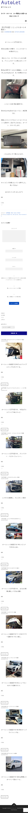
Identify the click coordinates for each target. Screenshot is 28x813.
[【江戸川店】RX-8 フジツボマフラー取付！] (14, 582)
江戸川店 (8, 212)
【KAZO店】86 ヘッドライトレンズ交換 (9, 706)
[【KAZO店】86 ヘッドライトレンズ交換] (14, 723)
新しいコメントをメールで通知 (14, 288)
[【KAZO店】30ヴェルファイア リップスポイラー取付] (14, 358)
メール (14, 257)
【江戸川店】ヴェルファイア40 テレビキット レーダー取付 (13, 388)
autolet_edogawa (20, 31)
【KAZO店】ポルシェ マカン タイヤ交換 (9, 657)
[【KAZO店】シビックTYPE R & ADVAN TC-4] (14, 538)
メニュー (26, 20)
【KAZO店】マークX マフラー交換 (8, 612)
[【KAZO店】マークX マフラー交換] (14, 628)
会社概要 (3, 315)
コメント (14, 228)
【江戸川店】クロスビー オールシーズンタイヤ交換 (12, 433)
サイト (14, 266)
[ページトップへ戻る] (14, 805)
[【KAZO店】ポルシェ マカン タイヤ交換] (14, 676)
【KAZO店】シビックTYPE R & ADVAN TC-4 (10, 518)
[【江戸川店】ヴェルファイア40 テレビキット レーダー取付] (14, 403)
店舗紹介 (3, 313)
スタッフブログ (17, 212)
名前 (14, 248)
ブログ (12, 212)
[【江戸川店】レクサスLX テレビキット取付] (14, 491)
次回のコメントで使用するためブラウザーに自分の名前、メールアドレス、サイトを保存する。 (14, 278)
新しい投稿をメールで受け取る (14, 296)
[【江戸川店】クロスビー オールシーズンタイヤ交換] (14, 447)
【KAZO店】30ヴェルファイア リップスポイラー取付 (12, 339)
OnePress (19, 808)
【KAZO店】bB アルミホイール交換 (9, 753)
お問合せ (3, 319)
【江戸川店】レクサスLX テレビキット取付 (10, 477)
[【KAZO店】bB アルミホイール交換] (14, 770)
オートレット (6, 7)
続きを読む (4, 384)
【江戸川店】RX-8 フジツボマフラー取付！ (10, 568)
